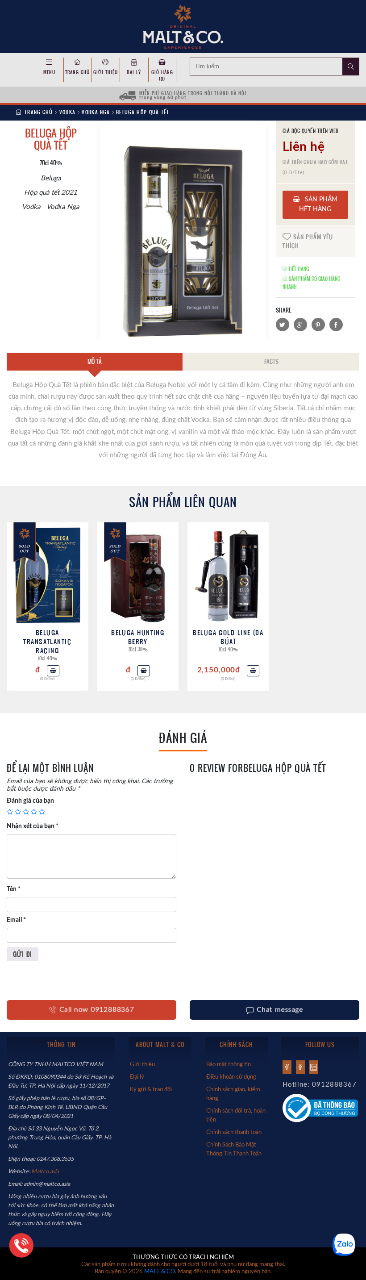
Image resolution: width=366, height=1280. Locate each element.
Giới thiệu (105, 72)
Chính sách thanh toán (234, 1132)
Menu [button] (49, 72)
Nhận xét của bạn (32, 826)
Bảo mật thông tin (228, 1064)
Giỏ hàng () (162, 75)
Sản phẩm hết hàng (318, 204)
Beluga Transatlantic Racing (47, 641)
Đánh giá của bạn (30, 801)
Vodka (67, 112)
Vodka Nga (96, 112)
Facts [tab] (271, 361)
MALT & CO (159, 1272)
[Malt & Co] (183, 25)
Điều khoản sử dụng (231, 1077)
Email (16, 920)
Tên (14, 889)
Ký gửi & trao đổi (151, 1089)
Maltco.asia (45, 1171)
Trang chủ (77, 72)
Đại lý (134, 72)
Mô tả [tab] (94, 361)
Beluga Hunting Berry (137, 637)
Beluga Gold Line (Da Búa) (228, 637)
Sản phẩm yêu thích (308, 241)
